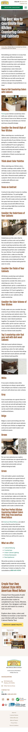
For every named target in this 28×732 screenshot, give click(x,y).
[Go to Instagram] (13, 699)
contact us (23, 3)
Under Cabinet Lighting (11, 552)
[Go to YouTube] (8, 699)
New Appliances (9, 557)
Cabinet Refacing (9, 548)
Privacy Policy (14, 722)
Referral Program (14, 720)
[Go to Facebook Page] (3, 699)
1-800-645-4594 (11, 694)
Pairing (3, 114)
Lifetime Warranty (14, 717)
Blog (6, 47)
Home (2, 47)
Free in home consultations (12, 7)
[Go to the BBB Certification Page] (11, 705)
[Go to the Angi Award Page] (4, 704)
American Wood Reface (10, 522)
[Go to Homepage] (5, 2)
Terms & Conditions (14, 725)
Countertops (8, 550)
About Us (14, 712)
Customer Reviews (14, 715)
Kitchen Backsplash (10, 555)
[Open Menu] (26, 7)
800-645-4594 (23, 1)
